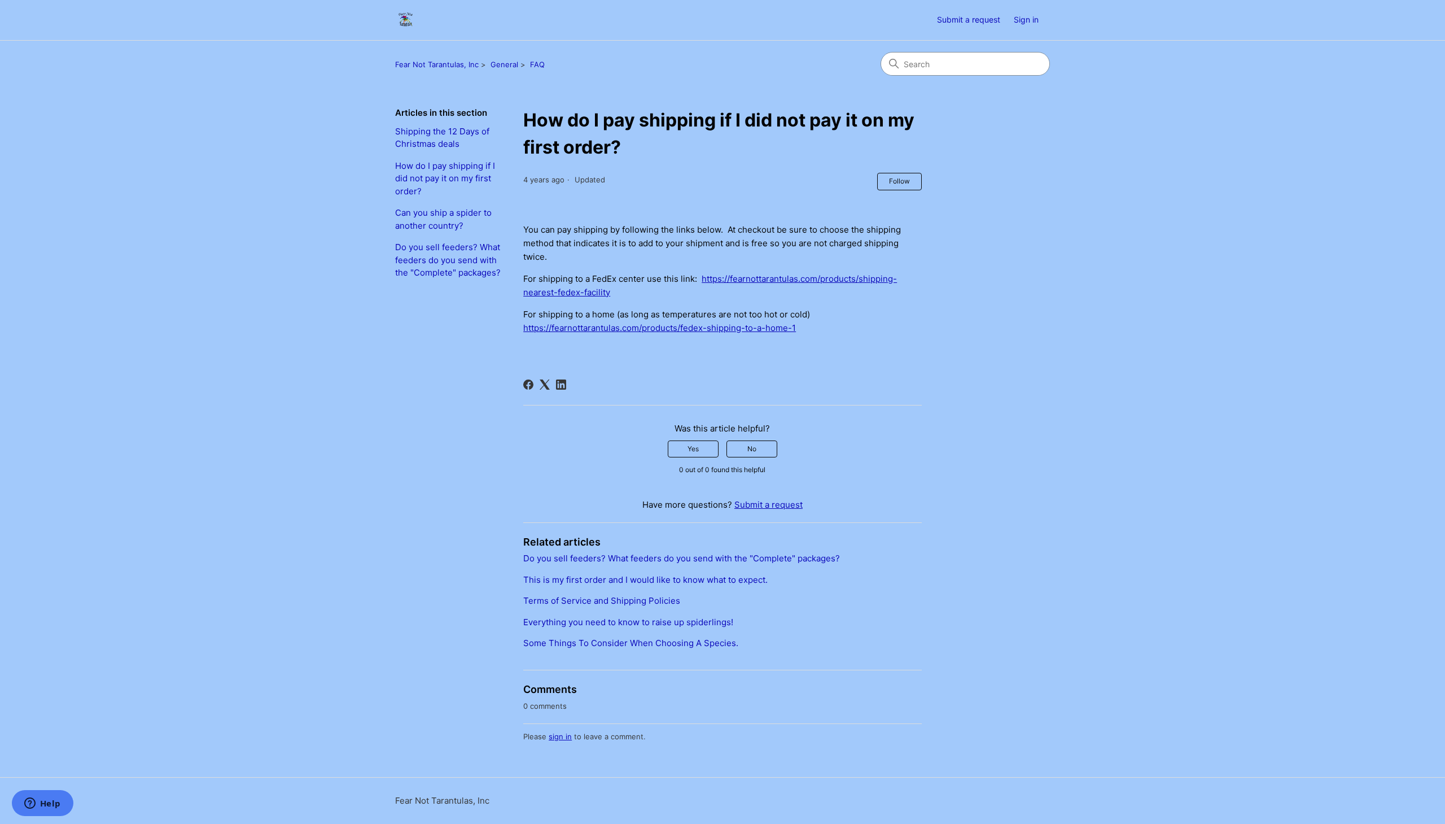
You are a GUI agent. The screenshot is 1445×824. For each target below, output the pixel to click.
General (504, 64)
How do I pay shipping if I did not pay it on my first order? (445, 178)
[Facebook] (528, 385)
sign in (560, 736)
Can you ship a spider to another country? (443, 219)
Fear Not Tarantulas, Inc (437, 64)
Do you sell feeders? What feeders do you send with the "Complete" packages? (448, 260)
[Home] (405, 20)
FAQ (537, 64)
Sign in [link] (1026, 19)
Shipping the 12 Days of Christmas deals (442, 138)
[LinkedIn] (561, 385)
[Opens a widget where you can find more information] (42, 804)
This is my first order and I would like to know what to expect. (645, 579)
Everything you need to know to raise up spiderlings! (628, 622)
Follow (899, 181)
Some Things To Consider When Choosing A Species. (630, 643)
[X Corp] (545, 385)
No (751, 448)
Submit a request (968, 19)
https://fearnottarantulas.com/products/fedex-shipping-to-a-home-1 (659, 327)
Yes (693, 448)
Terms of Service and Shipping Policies (601, 600)
